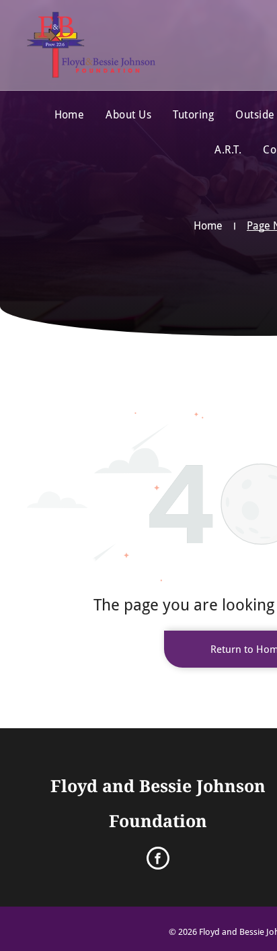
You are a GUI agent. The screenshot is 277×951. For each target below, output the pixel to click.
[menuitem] (69, 115)
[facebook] (158, 860)
